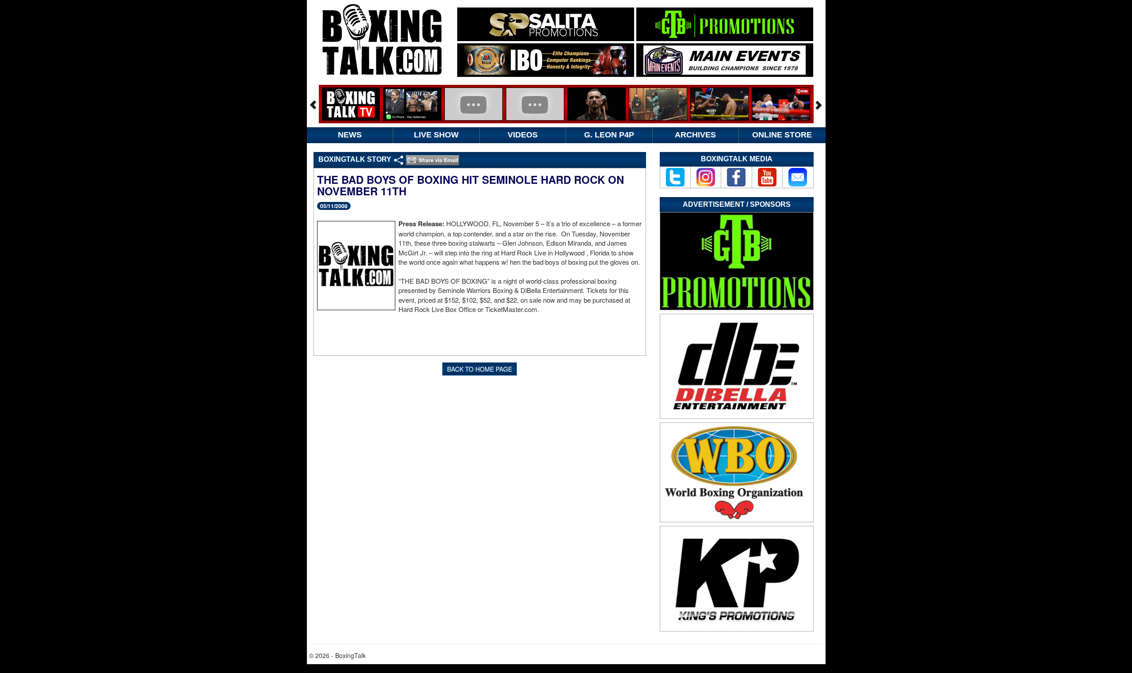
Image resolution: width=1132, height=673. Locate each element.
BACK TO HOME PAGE (479, 369)
